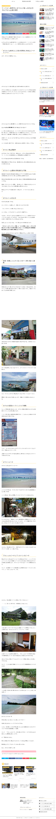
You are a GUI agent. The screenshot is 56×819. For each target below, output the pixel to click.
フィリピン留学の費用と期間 (47, 79)
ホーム (13, 1)
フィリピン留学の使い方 (47, 75)
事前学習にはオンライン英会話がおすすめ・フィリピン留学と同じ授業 (46, 116)
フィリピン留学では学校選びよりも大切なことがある (46, 101)
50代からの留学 (40, 1)
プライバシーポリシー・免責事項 (26, 809)
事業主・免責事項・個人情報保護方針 (46, 158)
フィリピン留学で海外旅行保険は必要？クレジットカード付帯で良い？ (46, 132)
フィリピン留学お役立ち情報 (47, 72)
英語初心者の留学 (26, 1)
